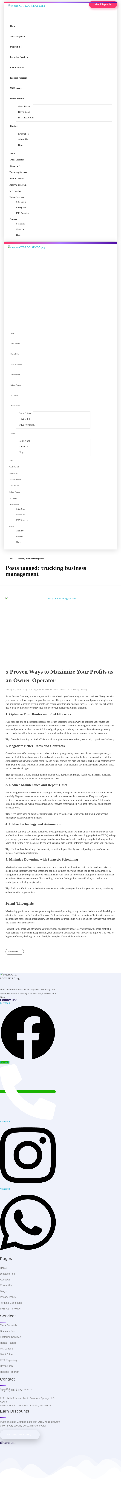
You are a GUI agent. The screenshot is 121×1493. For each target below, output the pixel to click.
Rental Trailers (17, 67)
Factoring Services (19, 57)
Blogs (21, 145)
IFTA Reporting (26, 117)
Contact (14, 126)
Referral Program (18, 78)
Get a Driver (24, 106)
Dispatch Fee (16, 47)
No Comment (60, 689)
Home (13, 26)
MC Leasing (16, 88)
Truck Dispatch (17, 36)
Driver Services (17, 98)
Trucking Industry (79, 689)
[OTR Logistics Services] (26, 13)
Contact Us (23, 134)
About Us (23, 139)
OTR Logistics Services (39, 689)
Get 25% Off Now (18, 1435)
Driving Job (24, 112)
